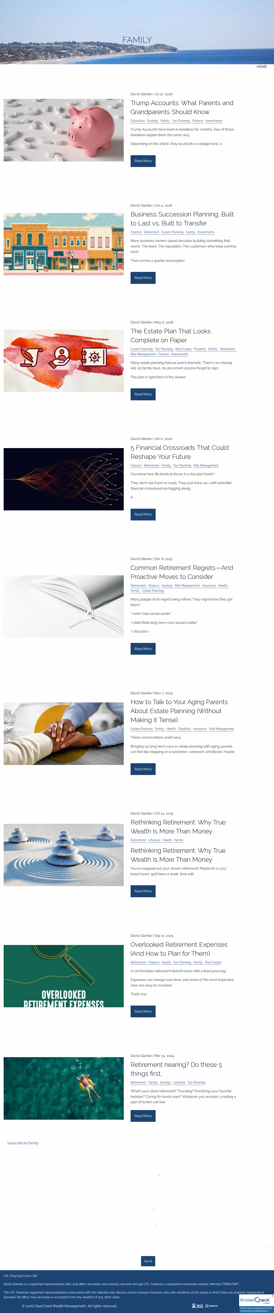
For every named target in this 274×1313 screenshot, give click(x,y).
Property (200, 349)
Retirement (151, 232)
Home (262, 67)
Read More (143, 161)
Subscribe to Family (23, 1143)
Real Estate (183, 349)
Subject (162, 1210)
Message (163, 1227)
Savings (152, 120)
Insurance (209, 585)
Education (138, 120)
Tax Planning (181, 120)
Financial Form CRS (23, 1276)
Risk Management (143, 354)
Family (165, 120)
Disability (184, 728)
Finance (197, 120)
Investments (214, 120)
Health (222, 585)
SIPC (236, 1284)
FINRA (226, 1284)
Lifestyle (154, 840)
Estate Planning (173, 232)
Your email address (170, 1193)
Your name (164, 1176)
